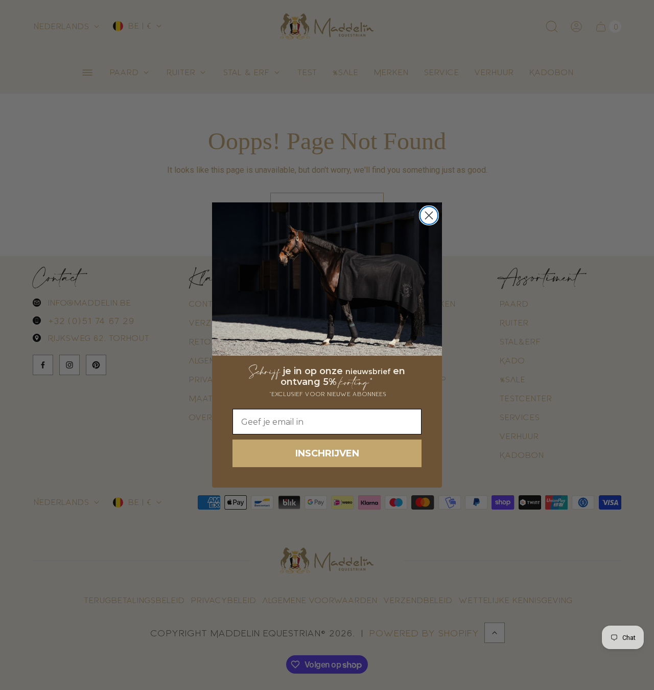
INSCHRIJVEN (327, 453)
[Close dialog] (429, 215)
